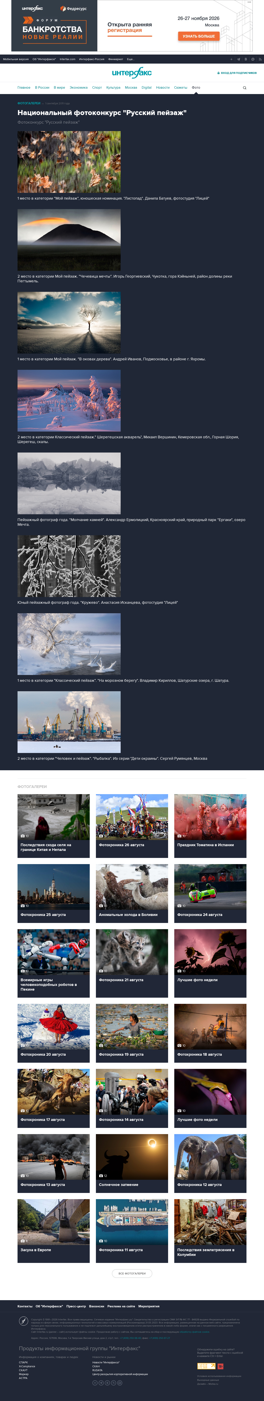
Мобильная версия (16, 59)
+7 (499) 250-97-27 (159, 1338)
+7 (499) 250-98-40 (130, 1338)
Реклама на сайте (121, 1306)
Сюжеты (180, 88)
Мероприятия (148, 1306)
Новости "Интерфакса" (105, 1362)
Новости (163, 88)
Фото (196, 88)
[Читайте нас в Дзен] (95, 1383)
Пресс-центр (76, 1306)
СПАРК (23, 1362)
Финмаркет (115, 59)
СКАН (96, 1366)
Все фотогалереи (132, 1273)
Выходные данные (208, 1380)
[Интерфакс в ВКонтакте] (107, 1383)
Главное (24, 88)
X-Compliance (27, 1366)
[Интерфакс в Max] (120, 1383)
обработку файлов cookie (194, 1332)
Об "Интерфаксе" (44, 59)
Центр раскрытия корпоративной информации (120, 1374)
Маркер (23, 1374)
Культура (113, 88)
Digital (147, 88)
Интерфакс (132, 73)
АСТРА (23, 1378)
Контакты (25, 1306)
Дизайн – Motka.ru (207, 1384)
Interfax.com (67, 59)
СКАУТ (23, 1370)
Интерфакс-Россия (91, 59)
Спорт (97, 88)
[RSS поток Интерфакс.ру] (113, 1383)
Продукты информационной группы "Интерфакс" (79, 1348)
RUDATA (97, 1370)
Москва (131, 88)
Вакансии (96, 1306)
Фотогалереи (29, 103)
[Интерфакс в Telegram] (101, 1383)
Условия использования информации (219, 1376)
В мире (59, 88)
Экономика (79, 88)
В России (42, 88)
